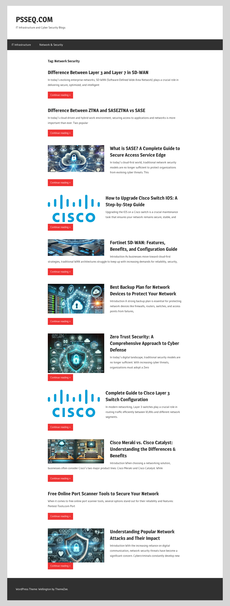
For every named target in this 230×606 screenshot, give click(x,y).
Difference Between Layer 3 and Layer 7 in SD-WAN (98, 72)
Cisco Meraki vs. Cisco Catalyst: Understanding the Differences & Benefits (143, 449)
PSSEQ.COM (34, 19)
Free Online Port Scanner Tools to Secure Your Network (103, 493)
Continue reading (59, 95)
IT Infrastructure (21, 44)
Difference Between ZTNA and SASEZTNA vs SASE (96, 110)
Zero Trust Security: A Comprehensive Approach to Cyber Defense (144, 343)
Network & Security (51, 44)
